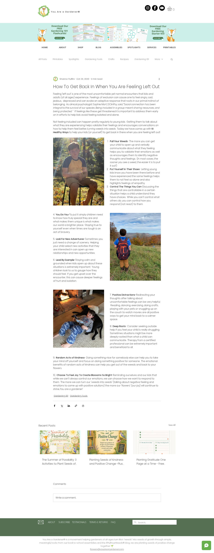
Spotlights (74, 59)
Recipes (124, 59)
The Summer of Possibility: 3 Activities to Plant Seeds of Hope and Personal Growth (59, 462)
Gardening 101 (142, 59)
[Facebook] (155, 8)
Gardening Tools (93, 59)
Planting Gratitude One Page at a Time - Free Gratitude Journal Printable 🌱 (153, 462)
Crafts (111, 59)
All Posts (43, 59)
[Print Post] (83, 405)
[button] (172, 8)
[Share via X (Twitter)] (61, 405)
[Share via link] (76, 405)
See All (172, 425)
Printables (58, 59)
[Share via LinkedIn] (68, 405)
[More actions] (159, 79)
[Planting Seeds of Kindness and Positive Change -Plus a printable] (107, 442)
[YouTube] (162, 8)
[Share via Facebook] (54, 405)
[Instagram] (148, 8)
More (157, 59)
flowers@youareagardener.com (107, 549)
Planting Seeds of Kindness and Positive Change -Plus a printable (106, 462)
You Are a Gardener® (65, 11)
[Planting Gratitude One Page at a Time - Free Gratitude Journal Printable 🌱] (154, 442)
